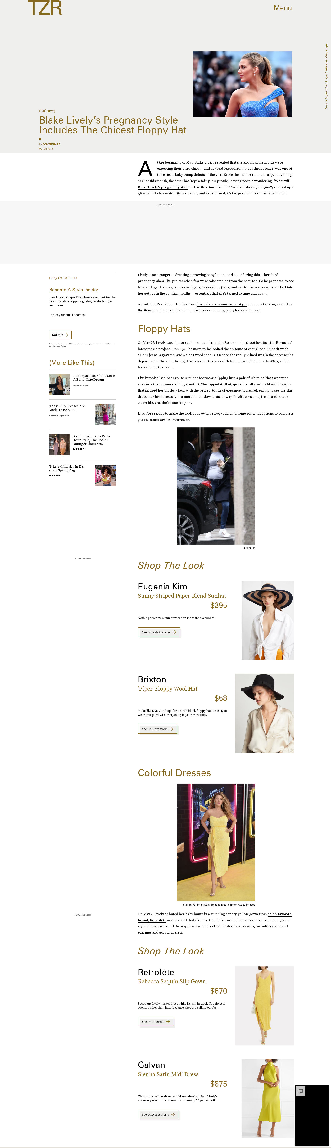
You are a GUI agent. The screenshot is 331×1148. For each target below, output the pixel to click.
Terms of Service (106, 344)
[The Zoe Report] (45, 7)
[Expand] (299, 1088)
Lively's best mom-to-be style (222, 304)
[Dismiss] (325, 1088)
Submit (57, 335)
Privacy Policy (59, 346)
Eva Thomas (51, 144)
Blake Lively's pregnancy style (163, 187)
